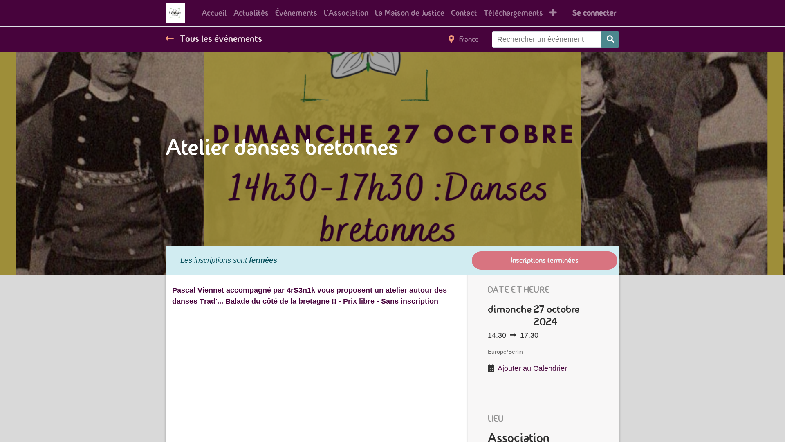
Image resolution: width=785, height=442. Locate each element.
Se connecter (594, 13)
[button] (553, 13)
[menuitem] (214, 13)
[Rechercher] (610, 39)
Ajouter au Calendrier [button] (532, 368)
